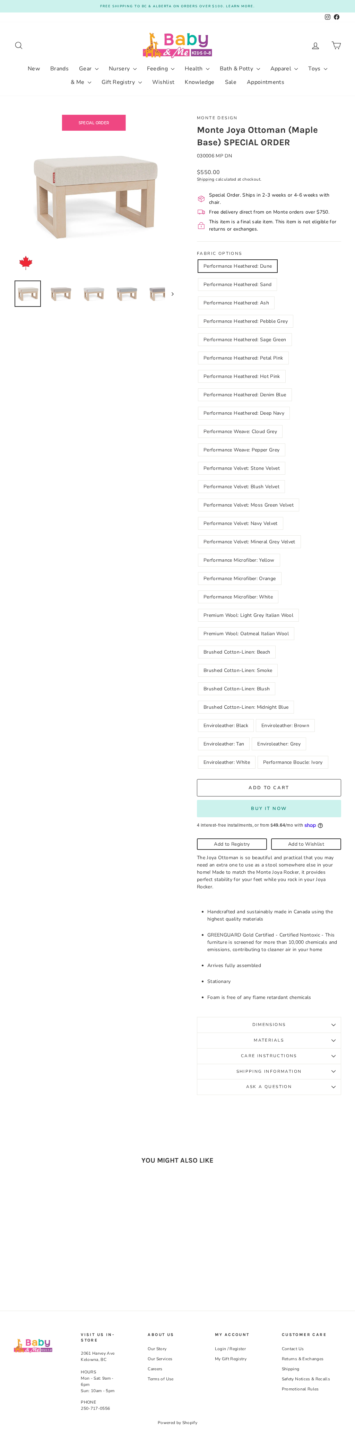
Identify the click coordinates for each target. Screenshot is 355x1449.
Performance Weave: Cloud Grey (240, 431)
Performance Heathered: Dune (238, 266)
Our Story (157, 1349)
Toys (315, 68)
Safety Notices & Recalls (306, 1379)
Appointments (265, 82)
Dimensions (269, 1024)
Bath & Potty (237, 68)
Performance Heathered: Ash (236, 303)
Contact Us (293, 1349)
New (34, 68)
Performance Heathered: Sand (237, 284)
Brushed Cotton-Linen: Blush (237, 688)
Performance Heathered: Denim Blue (245, 394)
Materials (269, 1040)
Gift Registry (119, 82)
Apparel (281, 68)
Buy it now (269, 808)
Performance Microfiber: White (238, 597)
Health (194, 68)
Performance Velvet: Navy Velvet (241, 523)
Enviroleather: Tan (224, 744)
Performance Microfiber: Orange (240, 578)
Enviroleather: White (227, 762)
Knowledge (199, 82)
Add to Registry (232, 844)
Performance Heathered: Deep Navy (244, 413)
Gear (86, 68)
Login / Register (230, 1349)
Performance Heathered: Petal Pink (243, 358)
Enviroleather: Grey (279, 744)
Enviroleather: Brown (285, 725)
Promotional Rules (300, 1389)
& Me (78, 82)
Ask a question (269, 1086)
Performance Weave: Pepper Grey (242, 450)
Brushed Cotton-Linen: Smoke (238, 670)
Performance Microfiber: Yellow (239, 560)
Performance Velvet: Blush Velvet (241, 486)
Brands (59, 68)
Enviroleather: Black (226, 725)
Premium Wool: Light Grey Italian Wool (248, 615)
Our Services (160, 1359)
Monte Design (217, 118)
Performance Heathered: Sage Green (245, 339)
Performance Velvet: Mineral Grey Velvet (249, 541)
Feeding (158, 68)
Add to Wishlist (306, 844)
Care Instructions (269, 1056)
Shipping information (269, 1071)
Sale (230, 82)
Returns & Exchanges (303, 1359)
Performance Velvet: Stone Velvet (242, 468)
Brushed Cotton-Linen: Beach (237, 652)
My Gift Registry (231, 1359)
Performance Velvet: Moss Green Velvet (249, 505)
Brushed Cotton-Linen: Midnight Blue (246, 707)
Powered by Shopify (177, 1422)
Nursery (120, 68)
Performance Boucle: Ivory (293, 762)
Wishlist (163, 82)
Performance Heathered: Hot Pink (242, 376)
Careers (155, 1369)
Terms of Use (160, 1379)
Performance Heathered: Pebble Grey (246, 321)
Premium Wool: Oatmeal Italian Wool (246, 633)
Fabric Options (219, 253)
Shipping (206, 179)
